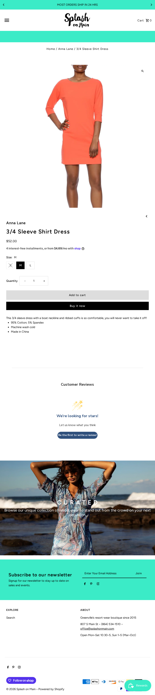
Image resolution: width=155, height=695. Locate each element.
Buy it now (77, 306)
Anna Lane (65, 49)
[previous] (146, 216)
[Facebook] (85, 584)
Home (50, 49)
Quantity (12, 281)
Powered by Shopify (51, 689)
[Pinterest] (91, 584)
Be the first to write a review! (77, 435)
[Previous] (4, 5)
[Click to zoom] (142, 71)
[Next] (151, 5)
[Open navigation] (32, 20)
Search (10, 617)
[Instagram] (98, 584)
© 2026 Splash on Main (21, 689)
